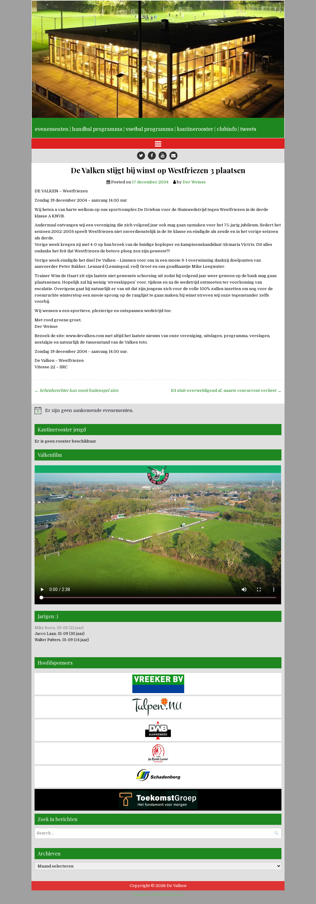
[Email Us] (173, 156)
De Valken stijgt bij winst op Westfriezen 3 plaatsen (158, 170)
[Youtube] (163, 156)
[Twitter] (141, 156)
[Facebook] (152, 156)
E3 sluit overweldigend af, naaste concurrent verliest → (226, 390)
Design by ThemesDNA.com (158, 895)
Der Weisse (194, 182)
